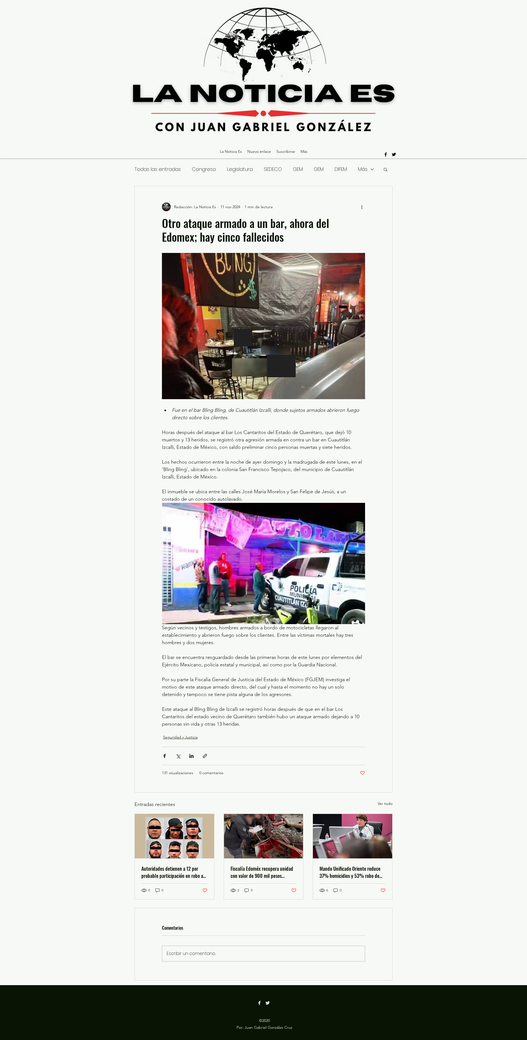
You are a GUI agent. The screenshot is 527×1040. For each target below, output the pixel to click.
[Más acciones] (361, 207)
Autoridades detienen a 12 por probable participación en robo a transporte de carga (172, 872)
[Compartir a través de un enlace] (205, 756)
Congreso (204, 169)
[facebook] (385, 154)
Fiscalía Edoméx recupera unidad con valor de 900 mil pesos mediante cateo (262, 872)
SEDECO (273, 169)
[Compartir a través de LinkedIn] (191, 756)
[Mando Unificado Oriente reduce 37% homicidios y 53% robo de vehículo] (352, 836)
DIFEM (341, 169)
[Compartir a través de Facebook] (164, 756)
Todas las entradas (157, 169)
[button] (385, 169)
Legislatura (240, 169)
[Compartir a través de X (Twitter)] (178, 756)
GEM (298, 169)
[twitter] (394, 154)
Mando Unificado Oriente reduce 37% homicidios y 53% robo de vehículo (349, 872)
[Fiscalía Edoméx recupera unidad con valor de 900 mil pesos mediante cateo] (263, 836)
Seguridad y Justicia (180, 737)
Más (363, 169)
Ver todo (385, 803)
